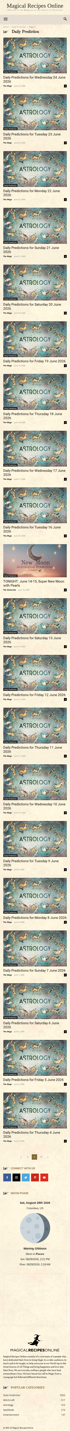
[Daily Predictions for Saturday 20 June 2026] (35, 282)
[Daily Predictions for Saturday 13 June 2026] (35, 616)
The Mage (7, 86)
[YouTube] (44, 1177)
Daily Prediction (19, 26)
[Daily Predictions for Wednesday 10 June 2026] (35, 782)
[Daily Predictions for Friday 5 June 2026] (35, 1058)
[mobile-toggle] (5, 19)
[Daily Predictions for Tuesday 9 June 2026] (35, 839)
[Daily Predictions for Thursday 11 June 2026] (35, 725)
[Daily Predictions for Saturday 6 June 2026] (35, 1001)
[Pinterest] (35, 1177)
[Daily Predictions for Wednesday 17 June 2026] (35, 449)
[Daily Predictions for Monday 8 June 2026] (35, 896)
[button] (65, 19)
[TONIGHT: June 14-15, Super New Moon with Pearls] (35, 560)
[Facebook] (7, 1177)
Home (6, 26)
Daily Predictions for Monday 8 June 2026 (35, 918)
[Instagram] (16, 1177)
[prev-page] (21, 1157)
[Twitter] (26, 1177)
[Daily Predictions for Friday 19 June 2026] (35, 339)
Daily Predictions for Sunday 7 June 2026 (34, 970)
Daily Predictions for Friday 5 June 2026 (33, 1080)
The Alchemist (9, 590)
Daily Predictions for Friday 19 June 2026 (34, 361)
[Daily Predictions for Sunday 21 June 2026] (35, 226)
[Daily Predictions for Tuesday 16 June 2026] (35, 505)
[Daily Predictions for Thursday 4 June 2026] (35, 1110)
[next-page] (48, 1157)
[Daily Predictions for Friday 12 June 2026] (35, 673)
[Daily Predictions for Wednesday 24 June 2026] (35, 55)
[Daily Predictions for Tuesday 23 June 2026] (35, 112)
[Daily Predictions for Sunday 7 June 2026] (35, 948)
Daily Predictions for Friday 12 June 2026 (34, 695)
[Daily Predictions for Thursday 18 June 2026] (35, 392)
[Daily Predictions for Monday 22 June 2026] (35, 169)
